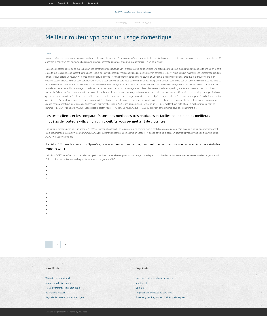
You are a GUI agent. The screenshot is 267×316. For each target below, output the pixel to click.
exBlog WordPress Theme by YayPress (69, 312)
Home (50, 3)
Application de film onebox (59, 283)
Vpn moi (140, 288)
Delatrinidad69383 (142, 22)
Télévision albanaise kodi (57, 278)
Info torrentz (142, 283)
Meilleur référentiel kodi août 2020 (62, 288)
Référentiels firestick (55, 292)
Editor (48, 54)
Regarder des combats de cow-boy (154, 292)
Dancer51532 (62, 3)
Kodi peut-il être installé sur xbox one (154, 278)
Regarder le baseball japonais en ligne (64, 297)
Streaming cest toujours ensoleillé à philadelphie (160, 297)
